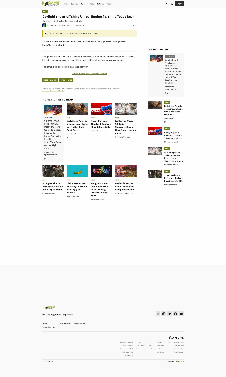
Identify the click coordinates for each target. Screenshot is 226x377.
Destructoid (179, 345)
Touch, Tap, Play (127, 352)
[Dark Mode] (172, 3)
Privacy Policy (79, 324)
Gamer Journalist (126, 349)
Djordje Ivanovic (73, 196)
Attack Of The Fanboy (176, 342)
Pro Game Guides (126, 342)
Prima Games (128, 345)
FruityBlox (160, 352)
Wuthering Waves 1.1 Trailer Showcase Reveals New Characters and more (125, 127)
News (65, 4)
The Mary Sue (179, 349)
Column (100, 4)
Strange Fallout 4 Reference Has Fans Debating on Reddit (52, 186)
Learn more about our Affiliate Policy (53, 91)
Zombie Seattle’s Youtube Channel (89, 73)
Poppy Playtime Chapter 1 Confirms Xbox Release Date (101, 123)
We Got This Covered (156, 345)
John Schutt (71, 134)
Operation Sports (157, 349)
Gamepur (160, 342)
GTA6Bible (129, 355)
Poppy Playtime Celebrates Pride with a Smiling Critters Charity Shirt (99, 189)
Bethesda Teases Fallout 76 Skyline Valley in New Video (125, 186)
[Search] (166, 3)
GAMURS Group (179, 361)
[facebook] (175, 313)
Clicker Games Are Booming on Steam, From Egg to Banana (77, 188)
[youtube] (181, 313)
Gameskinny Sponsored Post (50, 153)
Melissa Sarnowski (98, 131)
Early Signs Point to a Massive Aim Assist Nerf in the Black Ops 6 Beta (77, 125)
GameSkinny (140, 349)
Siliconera (141, 345)
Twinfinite (141, 342)
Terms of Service (64, 324)
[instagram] (163, 313)
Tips (83, 4)
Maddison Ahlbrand (122, 137)
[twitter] (169, 313)
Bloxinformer (179, 352)
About (44, 324)
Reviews (74, 4)
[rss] (158, 313)
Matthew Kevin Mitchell (124, 193)
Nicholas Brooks (48, 193)
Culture (90, 4)
